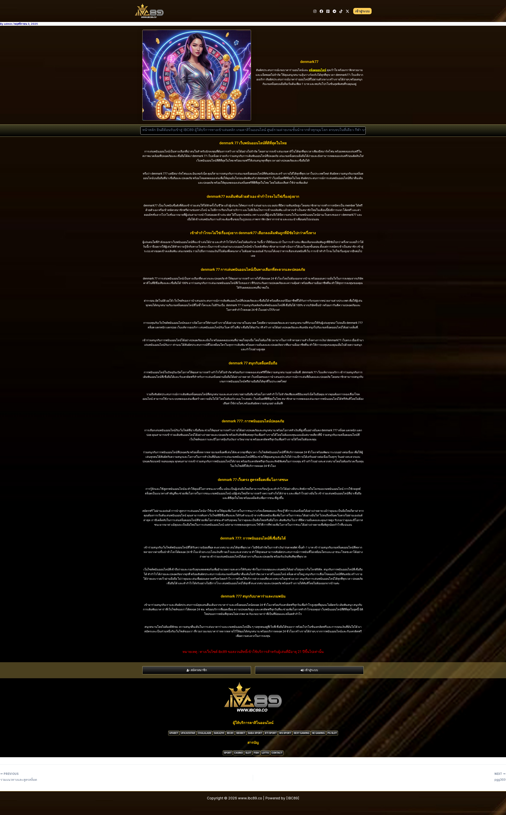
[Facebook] (321, 11)
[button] (362, 11)
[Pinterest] (328, 11)
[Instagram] (315, 11)
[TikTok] (341, 11)
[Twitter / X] (347, 11)
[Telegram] (334, 11)
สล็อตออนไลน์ (317, 70)
